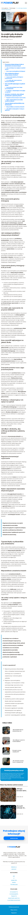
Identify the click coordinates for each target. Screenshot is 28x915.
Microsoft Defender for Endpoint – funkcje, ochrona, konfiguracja (21, 807)
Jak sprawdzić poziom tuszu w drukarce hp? (18, 761)
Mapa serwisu (14, 910)
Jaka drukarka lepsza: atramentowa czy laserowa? (18, 730)
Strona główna (5, 8)
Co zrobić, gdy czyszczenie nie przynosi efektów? (13, 81)
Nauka (14, 882)
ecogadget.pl (14, 892)
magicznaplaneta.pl (14, 898)
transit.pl (14, 896)
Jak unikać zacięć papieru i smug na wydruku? (14, 109)
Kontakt (14, 869)
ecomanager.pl (14, 894)
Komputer (14, 880)
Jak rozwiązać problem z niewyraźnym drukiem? (12, 74)
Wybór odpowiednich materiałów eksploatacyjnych (14, 100)
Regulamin (14, 913)
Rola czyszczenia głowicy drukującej (15, 71)
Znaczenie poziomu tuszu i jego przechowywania (13, 88)
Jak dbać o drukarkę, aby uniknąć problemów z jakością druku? (14, 95)
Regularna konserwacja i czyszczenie (15, 97)
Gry (14, 876)
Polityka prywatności (14, 907)
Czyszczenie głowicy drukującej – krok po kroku (14, 77)
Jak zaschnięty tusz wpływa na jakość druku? (15, 68)
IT (13, 878)
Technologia (12, 8)
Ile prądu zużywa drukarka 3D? (17, 751)
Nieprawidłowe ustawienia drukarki (15, 107)
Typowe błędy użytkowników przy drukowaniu (14, 104)
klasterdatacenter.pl (14, 900)
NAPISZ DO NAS (14, 838)
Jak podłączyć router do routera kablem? (19, 740)
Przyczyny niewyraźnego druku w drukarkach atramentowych (14, 65)
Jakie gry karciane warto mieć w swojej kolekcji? (21, 790)
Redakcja (14, 867)
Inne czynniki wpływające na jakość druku (15, 84)
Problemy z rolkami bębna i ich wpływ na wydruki (15, 91)
